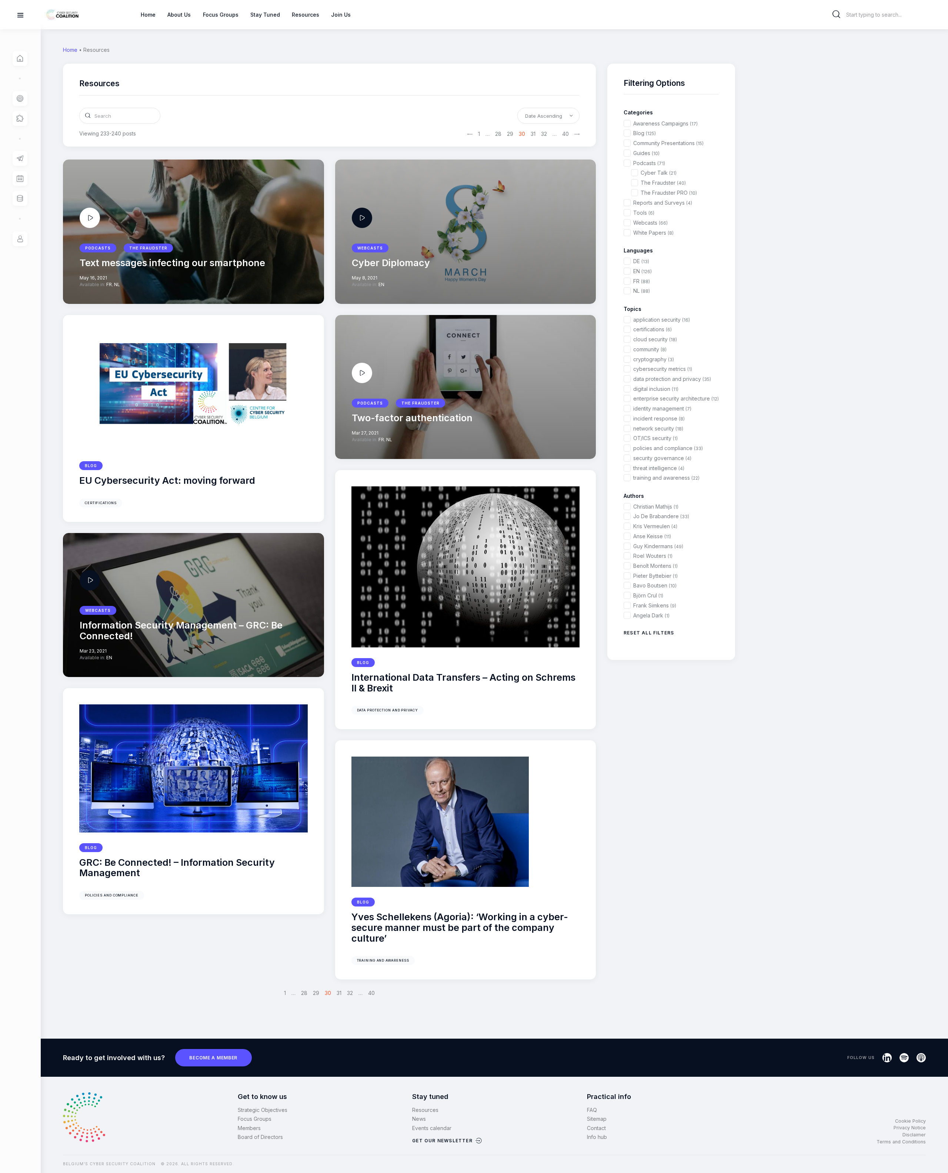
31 (533, 134)
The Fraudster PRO (669, 193)
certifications (101, 503)
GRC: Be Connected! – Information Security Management (177, 868)
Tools (643, 213)
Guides (646, 153)
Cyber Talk (659, 173)
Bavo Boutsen (655, 585)
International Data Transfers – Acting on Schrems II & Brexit (463, 683)
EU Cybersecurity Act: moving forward (167, 480)
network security (658, 428)
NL (641, 291)
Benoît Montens (655, 566)
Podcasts (649, 163)
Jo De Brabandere (661, 516)
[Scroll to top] (937, 1155)
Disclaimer (914, 1134)
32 (544, 134)
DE (641, 261)
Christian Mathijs (655, 506)
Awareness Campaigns (665, 123)
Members (249, 1128)
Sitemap (597, 1119)
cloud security (655, 339)
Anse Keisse (652, 536)
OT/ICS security (655, 438)
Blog (91, 465)
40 (565, 134)
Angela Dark (651, 615)
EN (642, 271)
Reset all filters (649, 633)
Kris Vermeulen (655, 526)
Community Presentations (668, 143)
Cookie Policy (910, 1121)
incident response (659, 418)
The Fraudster (663, 183)
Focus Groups (254, 1119)
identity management (662, 408)
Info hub (597, 1137)
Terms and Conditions (901, 1141)
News (419, 1119)
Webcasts (650, 222)
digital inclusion (655, 389)
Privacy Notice (910, 1127)
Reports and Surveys (662, 203)
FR (641, 281)
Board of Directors (260, 1137)
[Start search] (836, 14)
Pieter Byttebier (655, 576)
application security (661, 319)
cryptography (653, 359)
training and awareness (383, 960)
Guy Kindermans (658, 546)
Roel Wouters (652, 556)
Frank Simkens (654, 605)
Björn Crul (648, 595)
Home (70, 50)
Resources (425, 1110)
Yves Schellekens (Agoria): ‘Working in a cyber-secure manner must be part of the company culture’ (459, 928)
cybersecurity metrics (662, 369)
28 (498, 134)
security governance (662, 458)
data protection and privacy (387, 710)
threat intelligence (658, 468)
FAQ (592, 1110)
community (650, 349)
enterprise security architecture (676, 398)
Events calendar (431, 1128)
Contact (596, 1128)
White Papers (653, 232)
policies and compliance (111, 895)
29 (510, 134)
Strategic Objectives (262, 1110)
